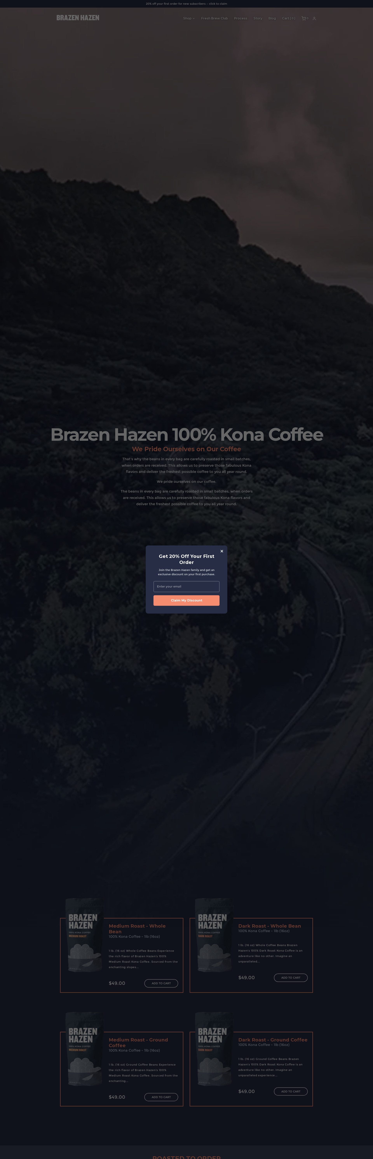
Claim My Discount (186, 600)
